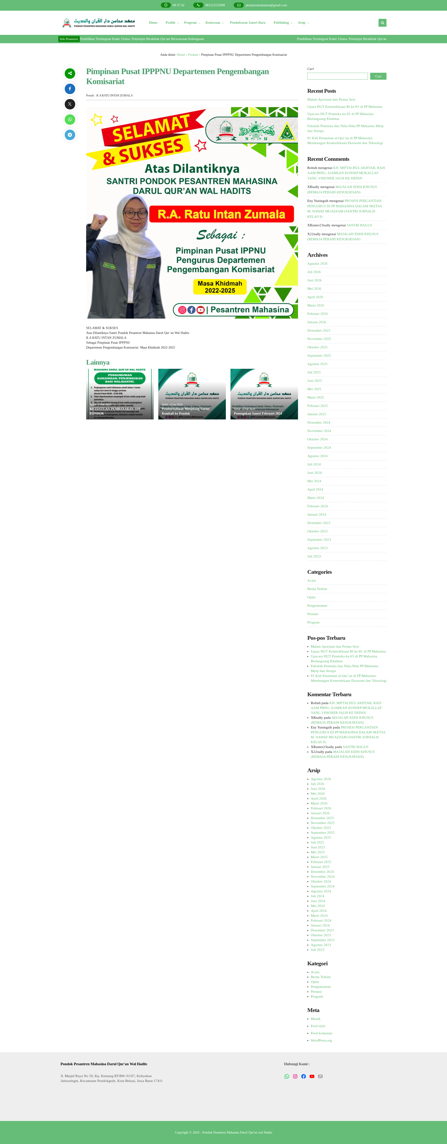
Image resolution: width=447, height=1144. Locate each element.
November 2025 (319, 339)
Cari (310, 69)
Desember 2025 (318, 330)
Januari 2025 (316, 414)
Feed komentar (321, 1033)
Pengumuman (317, 605)
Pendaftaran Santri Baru (247, 22)
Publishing (281, 22)
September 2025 (319, 355)
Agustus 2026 (317, 263)
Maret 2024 (315, 498)
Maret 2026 (315, 305)
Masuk (316, 1019)
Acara (311, 580)
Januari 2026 (316, 322)
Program (190, 22)
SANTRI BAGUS (359, 225)
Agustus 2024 (317, 456)
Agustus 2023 (317, 548)
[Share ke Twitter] (70, 104)
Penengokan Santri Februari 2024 (258, 413)
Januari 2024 (316, 514)
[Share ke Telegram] (70, 135)
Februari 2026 (317, 314)
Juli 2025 (314, 372)
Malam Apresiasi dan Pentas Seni (331, 99)
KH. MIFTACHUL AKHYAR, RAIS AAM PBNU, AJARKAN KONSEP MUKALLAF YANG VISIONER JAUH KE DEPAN (346, 173)
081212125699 (215, 5)
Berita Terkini (317, 589)
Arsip (301, 22)
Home (153, 22)
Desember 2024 (318, 422)
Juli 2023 (314, 556)
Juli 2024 (314, 464)
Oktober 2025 (317, 347)
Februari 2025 (317, 406)
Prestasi (193, 54)
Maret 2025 (315, 397)
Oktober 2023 (317, 531)
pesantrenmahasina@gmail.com (266, 5)
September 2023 (319, 539)
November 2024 (319, 431)
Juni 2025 (314, 380)
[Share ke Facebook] (70, 89)
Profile (170, 22)
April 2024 (315, 489)
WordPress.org (321, 1040)
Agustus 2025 (317, 364)
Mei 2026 (314, 288)
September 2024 (319, 447)
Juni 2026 (314, 280)
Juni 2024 (314, 473)
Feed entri (318, 1026)
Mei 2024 (314, 481)
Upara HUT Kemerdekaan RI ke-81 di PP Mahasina (344, 107)
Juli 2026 (314, 272)
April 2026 (315, 297)
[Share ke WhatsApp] (70, 119)
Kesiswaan (213, 22)
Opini (311, 597)
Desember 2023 (318, 523)
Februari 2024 (317, 506)
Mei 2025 (314, 389)
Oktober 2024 (317, 439)
